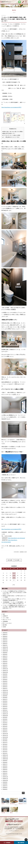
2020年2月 (5, 773)
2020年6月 (5, 766)
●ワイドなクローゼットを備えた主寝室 (11, 135)
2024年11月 (5, 670)
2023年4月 (5, 704)
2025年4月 (5, 661)
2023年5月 (5, 703)
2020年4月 (5, 769)
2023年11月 (5, 692)
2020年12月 (5, 755)
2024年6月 (5, 679)
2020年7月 (5, 764)
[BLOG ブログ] (14, 809)
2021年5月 (5, 746)
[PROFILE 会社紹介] (5, 809)
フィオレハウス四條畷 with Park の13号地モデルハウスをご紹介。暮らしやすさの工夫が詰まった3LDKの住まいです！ (14, 592)
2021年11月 (5, 735)
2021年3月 (5, 749)
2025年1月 (5, 667)
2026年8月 (5, 632)
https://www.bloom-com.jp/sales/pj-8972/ (11, 107)
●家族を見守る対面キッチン (8, 133)
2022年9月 (5, 717)
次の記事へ (17, 560)
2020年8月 (5, 762)
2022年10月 (5, 715)
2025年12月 (5, 647)
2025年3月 (5, 663)
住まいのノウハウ (7, 619)
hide (15, 128)
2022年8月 (5, 719)
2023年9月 (5, 695)
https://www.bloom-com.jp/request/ (16, 538)
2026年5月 (5, 638)
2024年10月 (5, 672)
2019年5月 (5, 789)
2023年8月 (5, 697)
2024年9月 (5, 674)
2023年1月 (5, 710)
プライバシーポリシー (14, 830)
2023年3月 (5, 706)
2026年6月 (5, 636)
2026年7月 (5, 634)
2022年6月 (5, 722)
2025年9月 (5, 652)
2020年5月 (5, 767)
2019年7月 (5, 785)
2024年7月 (5, 677)
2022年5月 (5, 724)
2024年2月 (5, 686)
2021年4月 (5, 748)
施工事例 (5, 625)
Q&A (4, 614)
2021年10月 (5, 737)
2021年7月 (5, 742)
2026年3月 (5, 641)
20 (14, 577)
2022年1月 (5, 731)
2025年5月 (5, 659)
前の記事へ (10, 560)
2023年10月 (5, 694)
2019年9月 (5, 782)
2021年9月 (5, 739)
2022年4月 (5, 726)
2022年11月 (5, 713)
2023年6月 (5, 701)
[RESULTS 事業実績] (23, 800)
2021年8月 (5, 740)
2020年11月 (5, 757)
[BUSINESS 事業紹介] (14, 800)
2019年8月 (5, 784)
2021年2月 (5, 751)
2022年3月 (5, 728)
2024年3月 (5, 685)
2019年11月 (5, 778)
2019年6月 (5, 787)
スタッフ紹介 (6, 617)
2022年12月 (5, 712)
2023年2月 (5, 708)
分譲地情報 (21, 551)
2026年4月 (5, 640)
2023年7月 (5, 699)
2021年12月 (5, 733)
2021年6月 (5, 744)
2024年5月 (5, 681)
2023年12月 (5, 690)
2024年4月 (5, 683)
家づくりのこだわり (7, 623)
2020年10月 (5, 758)
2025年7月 (5, 656)
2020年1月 (5, 775)
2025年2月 (5, 665)
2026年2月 (5, 643)
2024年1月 (5, 688)
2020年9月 (5, 760)
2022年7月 (5, 721)
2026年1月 (5, 645)
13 (14, 575)
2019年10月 (5, 780)
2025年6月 (5, 658)
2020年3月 (5, 771)
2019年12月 (5, 776)
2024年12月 (5, 668)
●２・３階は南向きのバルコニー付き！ (11, 137)
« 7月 (13, 584)
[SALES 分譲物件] (5, 800)
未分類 (25, 551)
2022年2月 (5, 730)
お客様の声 (5, 616)
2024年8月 (5, 676)
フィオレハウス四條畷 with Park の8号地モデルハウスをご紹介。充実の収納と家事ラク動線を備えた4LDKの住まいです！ (14, 607)
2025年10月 (5, 650)
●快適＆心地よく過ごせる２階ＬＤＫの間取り (12, 131)
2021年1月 (5, 753)
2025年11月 (5, 649)
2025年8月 (5, 654)
